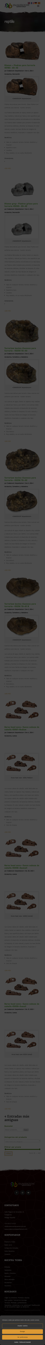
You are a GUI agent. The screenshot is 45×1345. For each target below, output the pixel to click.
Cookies (16, 1342)
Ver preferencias (22, 1337)
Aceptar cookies (23, 1326)
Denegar (22, 1331)
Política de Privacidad (25, 1342)
